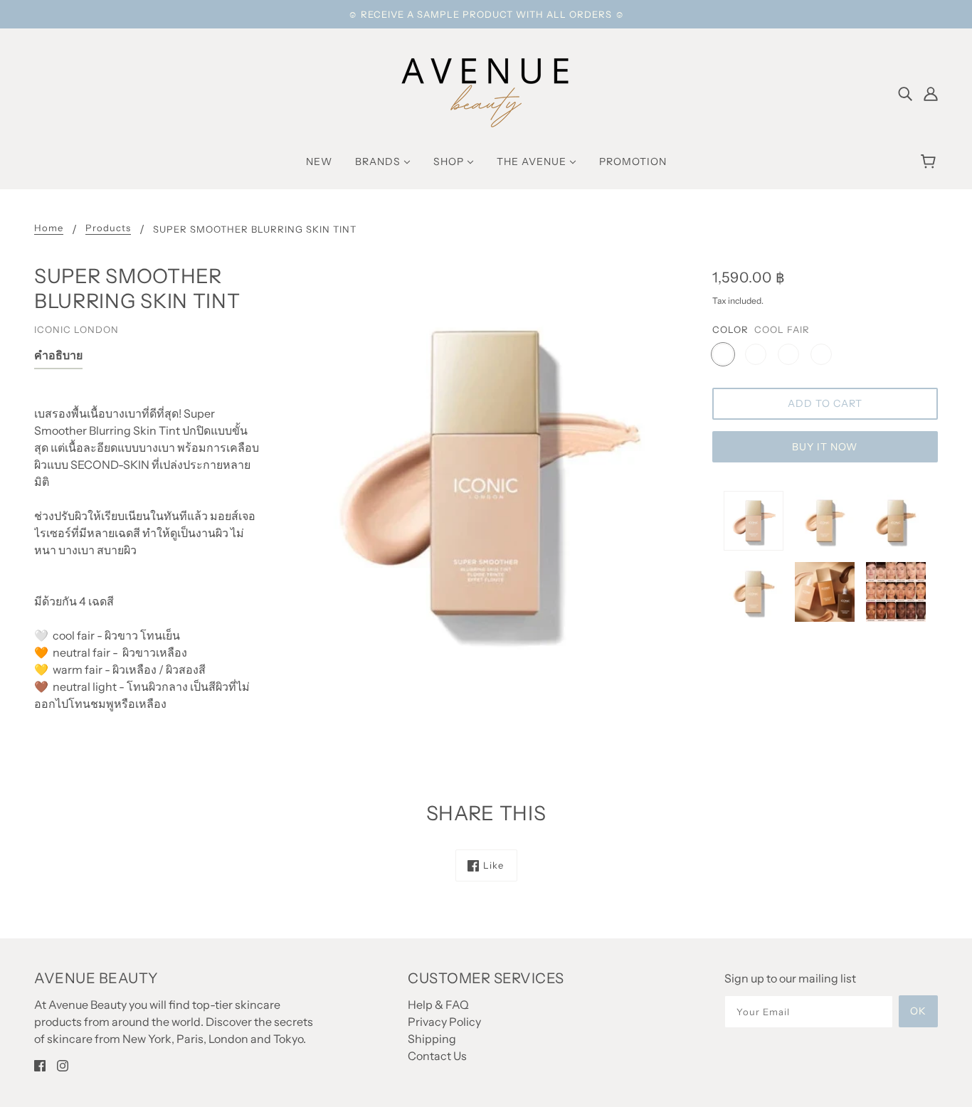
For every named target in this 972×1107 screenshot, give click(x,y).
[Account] (931, 92)
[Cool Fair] (723, 354)
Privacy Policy (444, 1022)
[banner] (486, 91)
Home (48, 228)
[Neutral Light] (821, 354)
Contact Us (437, 1056)
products (108, 228)
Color (730, 329)
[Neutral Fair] (755, 354)
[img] (905, 92)
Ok (918, 1011)
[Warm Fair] (788, 354)
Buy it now (824, 446)
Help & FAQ (438, 1004)
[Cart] (930, 161)
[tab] (58, 357)
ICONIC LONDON (76, 329)
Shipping (432, 1039)
